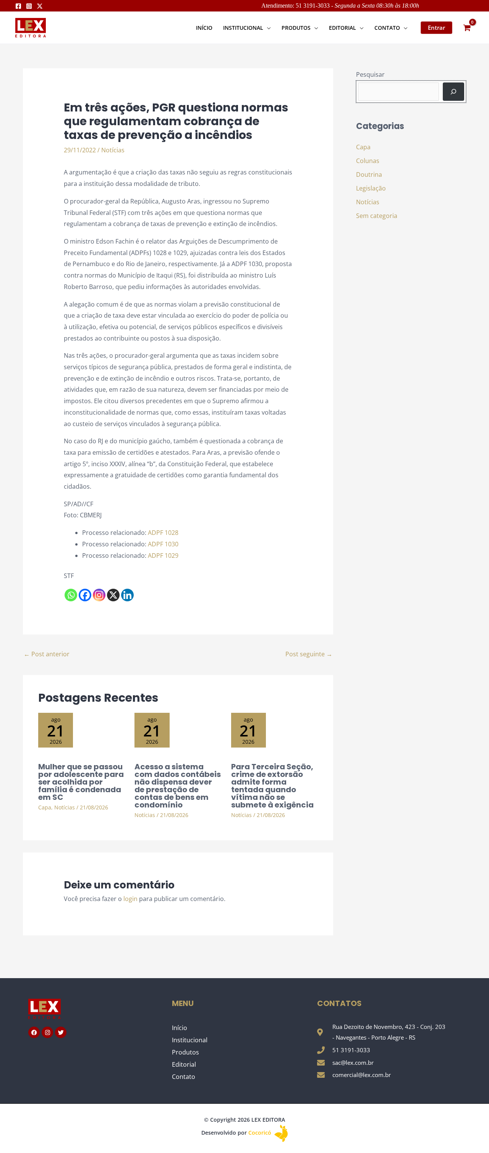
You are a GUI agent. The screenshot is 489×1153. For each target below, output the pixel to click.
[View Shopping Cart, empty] (467, 27)
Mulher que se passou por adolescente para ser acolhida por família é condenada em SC (81, 782)
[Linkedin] (127, 595)
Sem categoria (376, 216)
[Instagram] (29, 6)
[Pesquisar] (453, 91)
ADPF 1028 (163, 532)
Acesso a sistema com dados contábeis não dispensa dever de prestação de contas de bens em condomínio (177, 785)
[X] (113, 595)
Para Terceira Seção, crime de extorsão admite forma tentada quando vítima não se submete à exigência (272, 785)
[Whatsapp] (71, 595)
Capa (44, 807)
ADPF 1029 (163, 555)
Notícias (113, 150)
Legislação (371, 188)
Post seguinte (308, 654)
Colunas (367, 161)
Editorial (184, 1064)
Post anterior (47, 654)
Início (179, 1028)
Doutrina (369, 174)
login (130, 899)
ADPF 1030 (163, 544)
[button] (267, 27)
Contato (183, 1076)
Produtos (185, 1052)
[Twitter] (40, 6)
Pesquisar (370, 74)
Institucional (189, 1040)
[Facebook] (18, 6)
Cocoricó (260, 1132)
